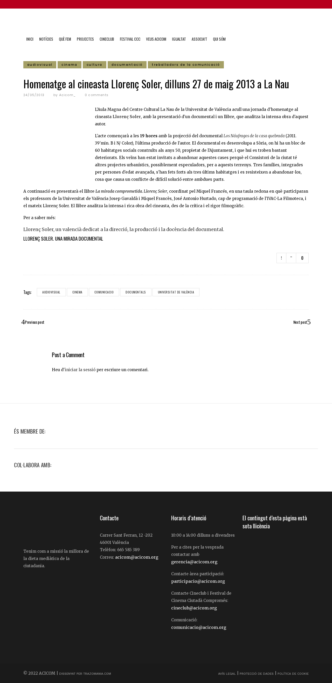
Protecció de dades (257, 673)
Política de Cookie (293, 673)
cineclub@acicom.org (194, 607)
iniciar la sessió (80, 369)
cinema (77, 292)
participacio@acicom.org (198, 581)
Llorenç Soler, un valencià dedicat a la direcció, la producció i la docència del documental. (123, 229)
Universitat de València (176, 292)
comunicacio (104, 292)
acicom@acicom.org (136, 557)
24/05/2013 (33, 95)
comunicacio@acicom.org (198, 627)
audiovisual (51, 292)
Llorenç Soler (127, 116)
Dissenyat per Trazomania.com (85, 673)
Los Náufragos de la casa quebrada (254, 135)
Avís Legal (227, 673)
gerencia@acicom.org (194, 561)
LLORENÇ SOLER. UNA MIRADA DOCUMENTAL (63, 238)
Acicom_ (67, 95)
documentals (136, 292)
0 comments (96, 95)
